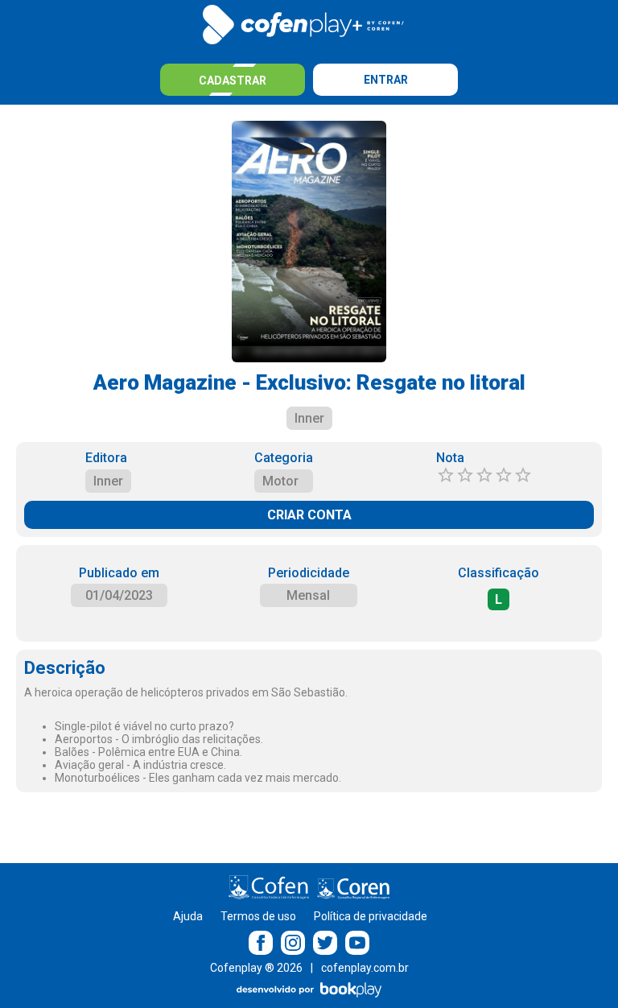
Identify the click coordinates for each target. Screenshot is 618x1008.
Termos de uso (258, 916)
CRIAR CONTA (309, 515)
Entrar (386, 79)
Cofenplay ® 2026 (256, 967)
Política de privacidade (370, 916)
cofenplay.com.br (365, 967)
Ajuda (188, 916)
